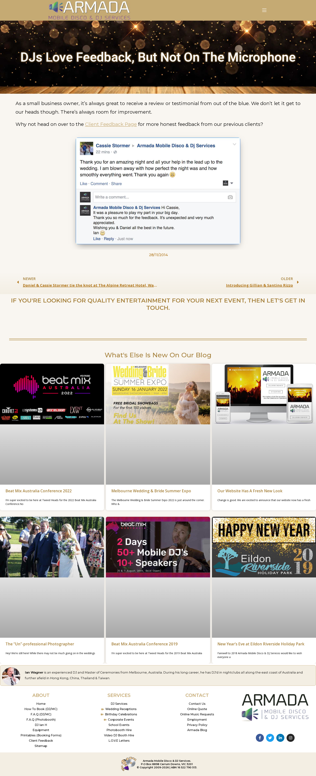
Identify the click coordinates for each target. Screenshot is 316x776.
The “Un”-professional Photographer (39, 643)
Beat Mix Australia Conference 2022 (38, 490)
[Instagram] (291, 738)
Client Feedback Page (111, 124)
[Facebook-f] (260, 738)
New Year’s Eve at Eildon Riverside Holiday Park (260, 643)
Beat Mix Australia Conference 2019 (144, 643)
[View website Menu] (264, 10)
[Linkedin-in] (280, 738)
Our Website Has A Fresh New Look (249, 490)
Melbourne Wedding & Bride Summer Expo (151, 490)
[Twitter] (270, 738)
